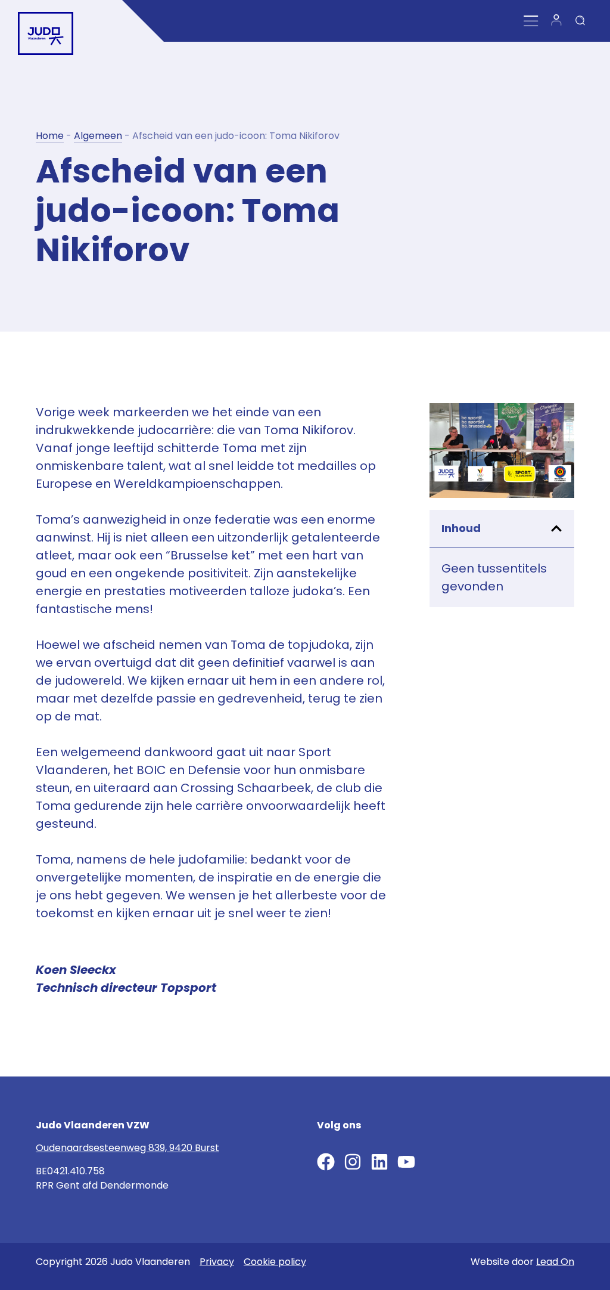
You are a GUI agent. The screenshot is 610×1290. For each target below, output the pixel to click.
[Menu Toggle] (531, 21)
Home (50, 136)
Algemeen (98, 136)
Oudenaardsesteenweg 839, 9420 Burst (127, 1148)
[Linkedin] (379, 1162)
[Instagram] (353, 1162)
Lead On (555, 1262)
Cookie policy (275, 1262)
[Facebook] (326, 1162)
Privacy (217, 1262)
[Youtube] (406, 1162)
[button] (556, 528)
